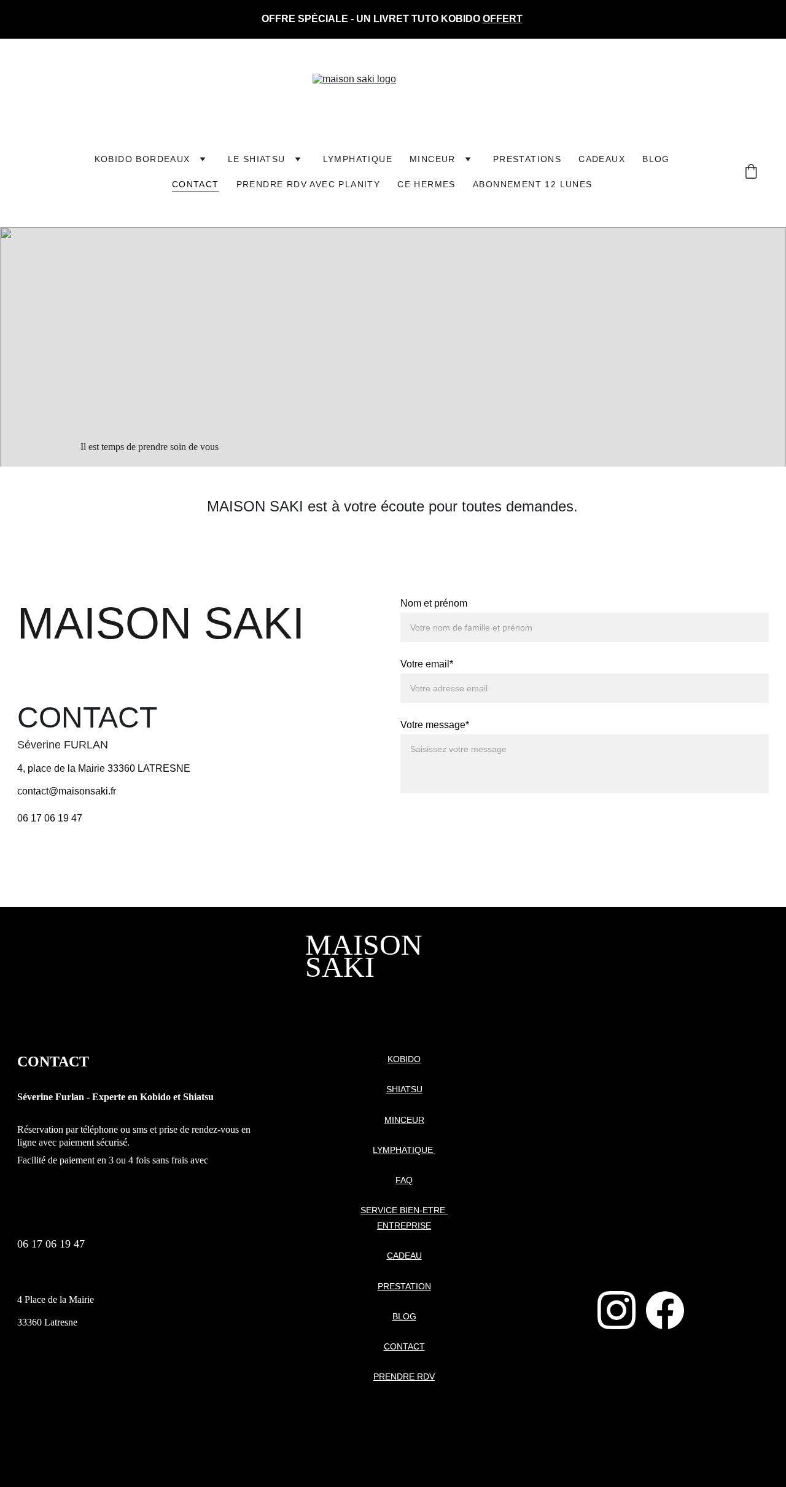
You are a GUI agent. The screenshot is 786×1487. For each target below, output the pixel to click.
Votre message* (434, 725)
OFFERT (503, 19)
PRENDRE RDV (404, 1376)
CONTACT (404, 1346)
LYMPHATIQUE (357, 159)
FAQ (404, 1180)
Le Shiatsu (257, 159)
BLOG (404, 1316)
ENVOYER (452, 821)
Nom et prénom (433, 603)
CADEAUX (601, 159)
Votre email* (426, 664)
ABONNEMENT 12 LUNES (533, 184)
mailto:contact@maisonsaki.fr (81, 1277)
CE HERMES (426, 184)
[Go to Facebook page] (665, 1310)
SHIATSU (404, 1089)
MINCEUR (433, 159)
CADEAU (404, 1255)
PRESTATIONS (527, 159)
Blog (656, 159)
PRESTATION (404, 1286)
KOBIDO (404, 1059)
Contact (195, 184)
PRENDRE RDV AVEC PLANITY (308, 184)
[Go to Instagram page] (616, 1310)
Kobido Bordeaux (142, 159)
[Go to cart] (751, 172)
